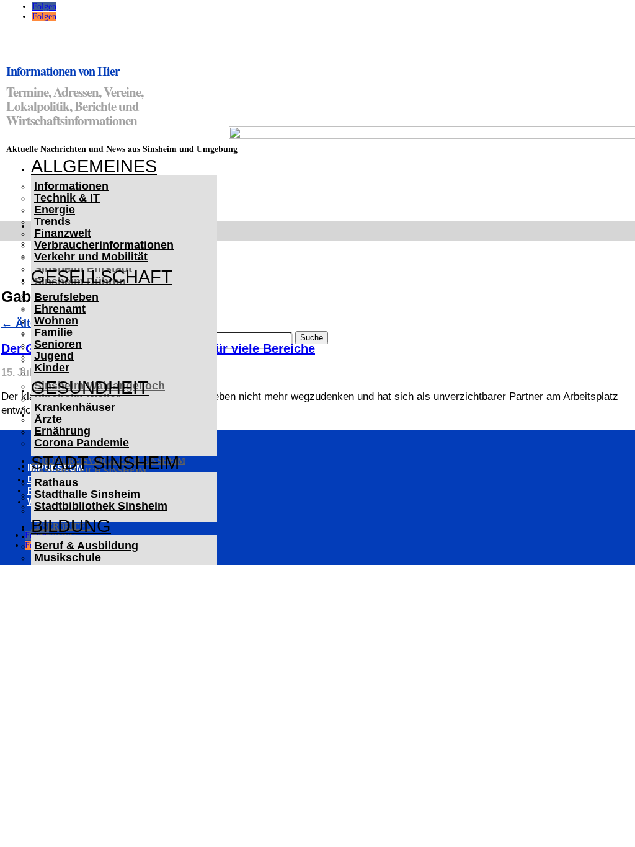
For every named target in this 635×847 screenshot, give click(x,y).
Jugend (54, 356)
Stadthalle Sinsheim (87, 494)
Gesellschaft (101, 276)
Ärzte (48, 419)
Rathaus (56, 482)
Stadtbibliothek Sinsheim (100, 506)
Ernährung (62, 431)
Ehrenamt (60, 309)
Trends (52, 221)
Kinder (51, 367)
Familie (53, 332)
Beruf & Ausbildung (86, 545)
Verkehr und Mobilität (91, 257)
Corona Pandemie (81, 443)
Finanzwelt (62, 233)
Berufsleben (66, 297)
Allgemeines (94, 166)
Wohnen (56, 320)
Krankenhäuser (74, 407)
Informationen (71, 186)
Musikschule (67, 557)
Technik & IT (67, 198)
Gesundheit (90, 387)
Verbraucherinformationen (104, 245)
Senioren (58, 344)
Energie (54, 209)
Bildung (71, 526)
